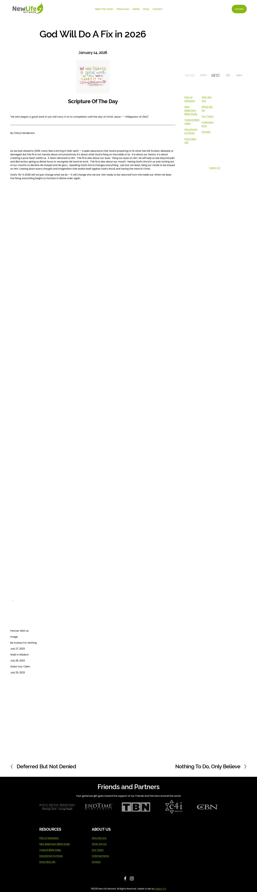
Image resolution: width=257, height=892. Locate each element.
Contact (157, 9)
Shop (146, 9)
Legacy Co (214, 167)
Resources (123, 9)
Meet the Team (104, 9)
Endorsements (100, 856)
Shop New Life (47, 862)
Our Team (207, 116)
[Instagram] (213, 156)
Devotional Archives (190, 131)
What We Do (99, 844)
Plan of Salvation (189, 99)
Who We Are (99, 838)
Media (136, 9)
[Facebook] (213, 150)
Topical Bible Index (50, 850)
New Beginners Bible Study (190, 110)
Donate (239, 9)
